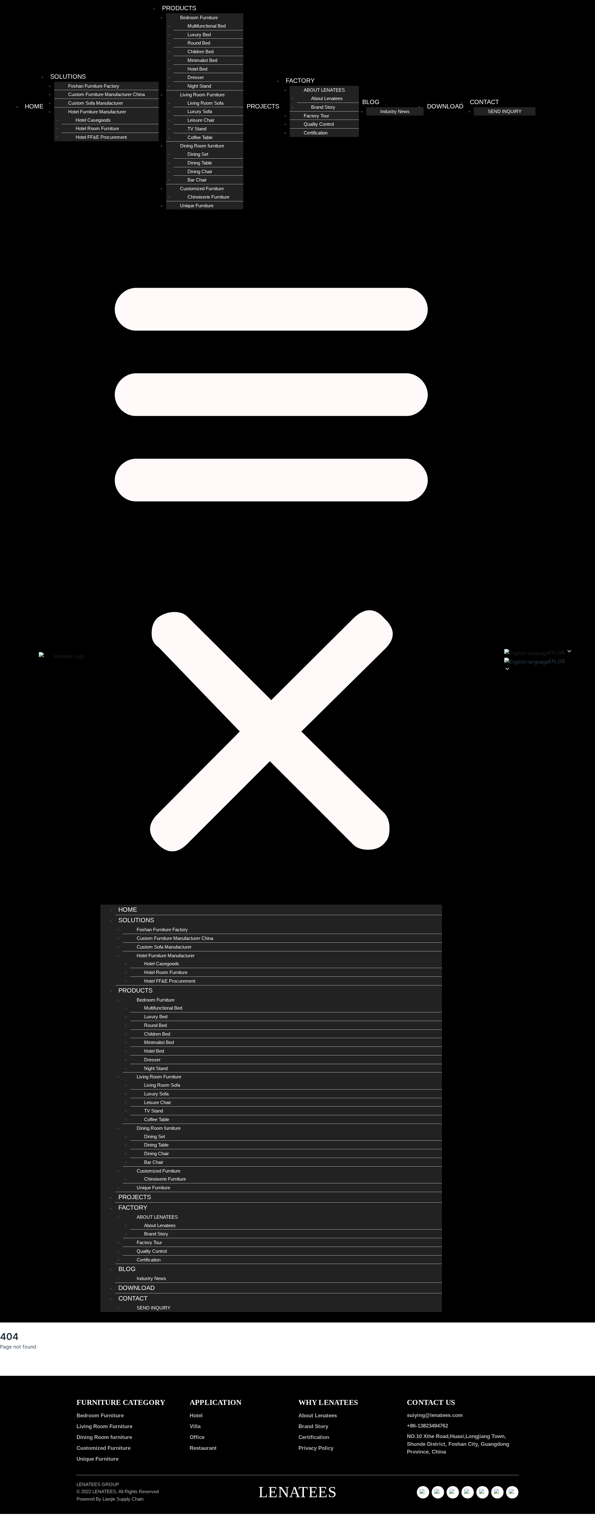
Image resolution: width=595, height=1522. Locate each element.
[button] (271, 561)
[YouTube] (512, 1492)
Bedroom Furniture (100, 1415)
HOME (34, 106)
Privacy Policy (315, 1448)
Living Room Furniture (104, 1426)
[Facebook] (438, 1492)
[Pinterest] (482, 1492)
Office (197, 1437)
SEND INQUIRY (505, 111)
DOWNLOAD (445, 106)
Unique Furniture (197, 205)
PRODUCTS (179, 8)
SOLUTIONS (68, 76)
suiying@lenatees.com (435, 1415)
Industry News (395, 111)
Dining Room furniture (104, 1437)
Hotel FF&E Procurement (101, 137)
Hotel (196, 1415)
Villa (195, 1426)
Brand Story (313, 1426)
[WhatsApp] (497, 1492)
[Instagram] (453, 1492)
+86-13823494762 (427, 1426)
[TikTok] (423, 1492)
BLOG (371, 102)
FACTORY (300, 80)
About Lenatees (317, 1415)
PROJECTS (263, 106)
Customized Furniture (103, 1448)
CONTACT (484, 102)
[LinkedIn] (467, 1492)
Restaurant (203, 1448)
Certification (316, 132)
